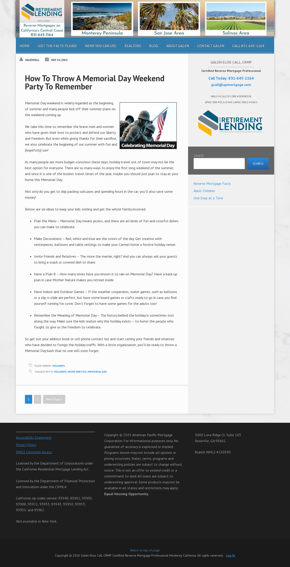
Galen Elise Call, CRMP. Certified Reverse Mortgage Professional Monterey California (145, 18)
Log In (230, 555)
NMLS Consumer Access (34, 452)
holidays (60, 371)
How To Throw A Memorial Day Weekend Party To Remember (94, 82)
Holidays (58, 365)
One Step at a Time (208, 198)
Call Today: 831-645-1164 (231, 78)
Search (198, 155)
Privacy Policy (26, 444)
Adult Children (204, 190)
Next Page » (54, 399)
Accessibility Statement (34, 437)
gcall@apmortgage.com (231, 84)
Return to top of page (145, 550)
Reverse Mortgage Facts (212, 183)
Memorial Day (97, 371)
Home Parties (77, 371)
